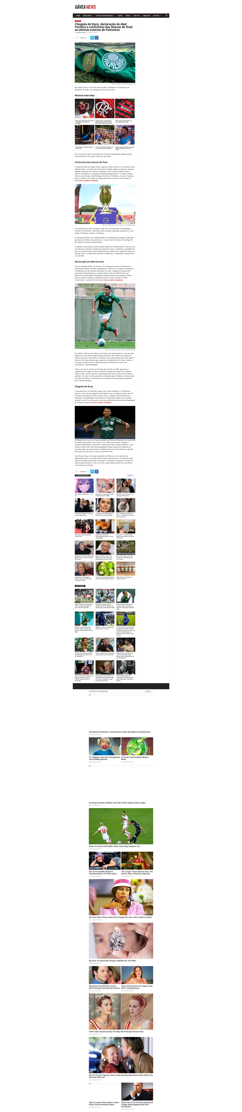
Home (78, 16)
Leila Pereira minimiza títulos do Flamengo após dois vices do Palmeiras (83, 654)
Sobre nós (146, 16)
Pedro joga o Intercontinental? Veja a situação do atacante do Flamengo (84, 122)
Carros (120, 16)
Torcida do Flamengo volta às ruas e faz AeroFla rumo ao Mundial (104, 147)
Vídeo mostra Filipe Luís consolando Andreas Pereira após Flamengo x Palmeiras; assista (125, 678)
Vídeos (128, 16)
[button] (166, 16)
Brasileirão (87, 16)
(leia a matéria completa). (88, 180)
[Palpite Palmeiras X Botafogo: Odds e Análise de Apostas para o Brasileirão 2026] (84, 596)
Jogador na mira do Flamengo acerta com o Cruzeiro (105, 628)
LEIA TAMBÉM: (80, 586)
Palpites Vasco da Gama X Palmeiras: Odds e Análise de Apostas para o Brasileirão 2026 (105, 605)
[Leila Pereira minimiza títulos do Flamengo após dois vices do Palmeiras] (84, 645)
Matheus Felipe (81, 32)
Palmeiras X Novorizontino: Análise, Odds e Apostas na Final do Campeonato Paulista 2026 (84, 629)
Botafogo (119, 625)
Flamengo (77, 651)
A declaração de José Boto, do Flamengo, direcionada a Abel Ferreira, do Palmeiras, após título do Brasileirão (105, 678)
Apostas (156, 16)
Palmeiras (77, 21)
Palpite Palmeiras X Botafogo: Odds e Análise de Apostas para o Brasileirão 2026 (84, 605)
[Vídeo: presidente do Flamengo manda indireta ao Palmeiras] (105, 645)
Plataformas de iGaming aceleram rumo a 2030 (84, 147)
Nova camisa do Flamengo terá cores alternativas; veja (124, 121)
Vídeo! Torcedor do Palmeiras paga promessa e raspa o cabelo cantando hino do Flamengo (84, 678)
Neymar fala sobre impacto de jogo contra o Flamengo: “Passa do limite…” (125, 148)
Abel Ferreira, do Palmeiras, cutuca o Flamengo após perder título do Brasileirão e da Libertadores (125, 655)
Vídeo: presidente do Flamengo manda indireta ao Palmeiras (105, 654)
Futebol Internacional (104, 16)
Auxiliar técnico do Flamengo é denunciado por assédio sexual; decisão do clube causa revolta (103, 122)
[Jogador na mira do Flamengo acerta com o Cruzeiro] (105, 619)
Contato (136, 16)
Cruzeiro (98, 625)
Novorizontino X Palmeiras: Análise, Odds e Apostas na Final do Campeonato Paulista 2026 (125, 606)
